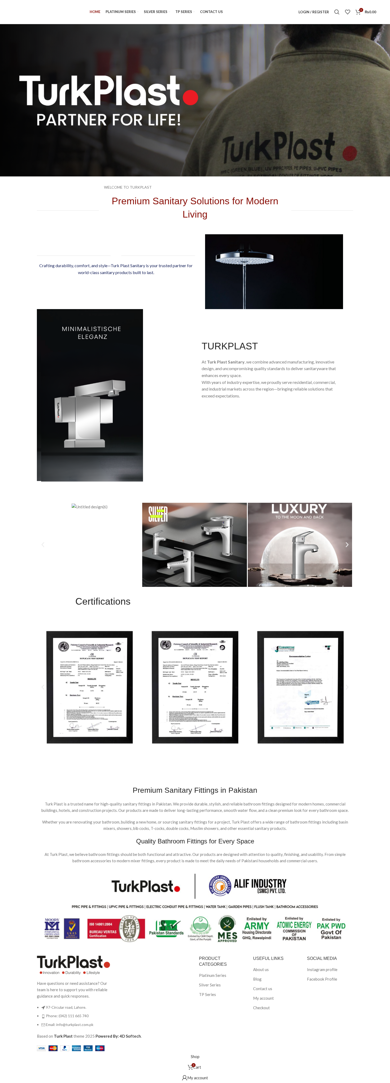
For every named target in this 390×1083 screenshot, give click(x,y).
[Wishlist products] (347, 12)
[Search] (337, 12)
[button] (43, 545)
